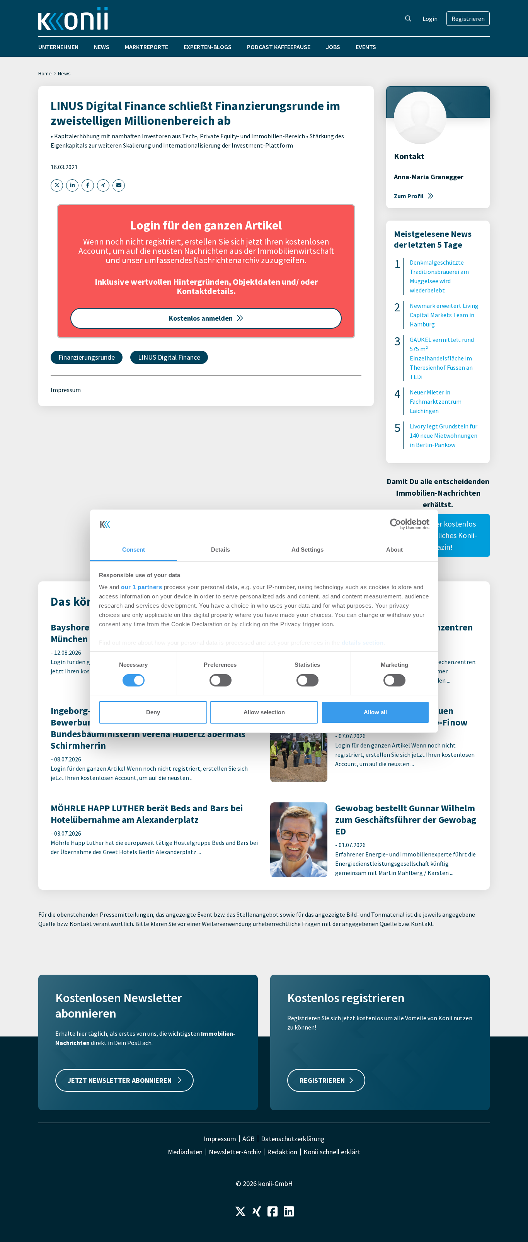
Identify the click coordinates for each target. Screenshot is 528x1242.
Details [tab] (220, 549)
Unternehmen (58, 47)
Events (366, 47)
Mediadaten (185, 1152)
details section (363, 642)
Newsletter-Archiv (235, 1152)
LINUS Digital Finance (169, 357)
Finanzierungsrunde (86, 357)
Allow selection (264, 712)
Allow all (375, 712)
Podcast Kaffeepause (278, 47)
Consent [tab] (133, 549)
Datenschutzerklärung (293, 1138)
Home (45, 73)
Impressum (66, 390)
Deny (153, 712)
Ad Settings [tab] (307, 549)
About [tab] (394, 549)
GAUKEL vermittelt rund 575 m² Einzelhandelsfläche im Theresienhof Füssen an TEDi (442, 358)
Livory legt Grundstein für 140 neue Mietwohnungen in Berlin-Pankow (443, 435)
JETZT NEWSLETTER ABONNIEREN (120, 1080)
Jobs (333, 47)
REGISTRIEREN (322, 1080)
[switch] (220, 680)
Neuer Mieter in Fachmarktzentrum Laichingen (436, 401)
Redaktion (282, 1152)
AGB (248, 1138)
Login (430, 18)
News (101, 47)
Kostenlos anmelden (201, 318)
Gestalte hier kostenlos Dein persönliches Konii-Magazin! (438, 535)
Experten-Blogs (208, 47)
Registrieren (468, 18)
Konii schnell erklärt (331, 1152)
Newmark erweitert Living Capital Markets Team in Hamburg (444, 315)
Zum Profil (409, 196)
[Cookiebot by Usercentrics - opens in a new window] (395, 524)
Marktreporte (146, 47)
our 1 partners (141, 587)
